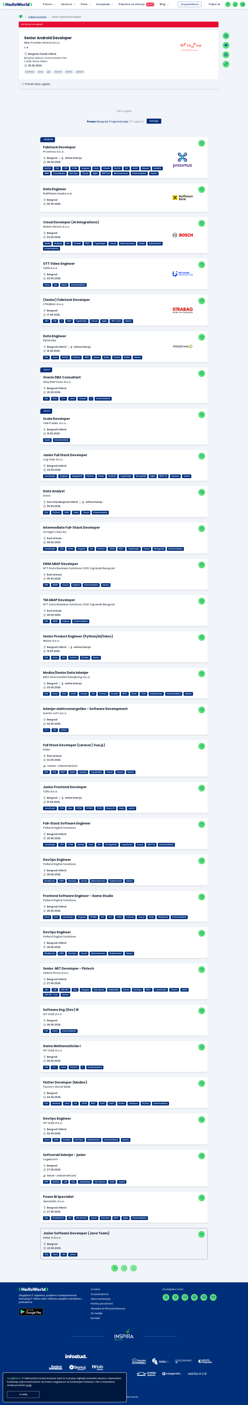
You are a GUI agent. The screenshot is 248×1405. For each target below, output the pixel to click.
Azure (96, 357)
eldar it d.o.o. (52, 1238)
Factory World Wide (57, 1087)
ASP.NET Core (51, 994)
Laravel (83, 772)
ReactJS (110, 808)
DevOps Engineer (57, 859)
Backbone (50, 881)
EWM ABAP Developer (60, 564)
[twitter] (226, 45)
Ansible (67, 1139)
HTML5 (89, 808)
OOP (69, 321)
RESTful (105, 173)
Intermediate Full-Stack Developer (71, 527)
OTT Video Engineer (59, 263)
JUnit (135, 168)
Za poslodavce (190, 4)
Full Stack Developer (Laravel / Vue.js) (74, 745)
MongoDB (141, 476)
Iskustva (66, 4)
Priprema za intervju (132, 4)
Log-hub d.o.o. (53, 459)
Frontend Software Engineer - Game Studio (78, 896)
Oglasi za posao (37, 17)
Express (175, 476)
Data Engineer (54, 189)
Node (47, 243)
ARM (47, 173)
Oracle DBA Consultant (62, 377)
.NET (47, 321)
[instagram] (175, 1297)
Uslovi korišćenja (101, 1299)
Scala (106, 357)
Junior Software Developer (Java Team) (76, 1233)
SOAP (73, 693)
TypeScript (100, 243)
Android (56, 1103)
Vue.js (120, 772)
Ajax (70, 808)
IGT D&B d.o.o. (52, 1014)
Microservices (121, 173)
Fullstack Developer (59, 147)
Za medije (97, 1313)
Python (76, 357)
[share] (226, 64)
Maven (145, 168)
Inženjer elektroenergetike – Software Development (85, 709)
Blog (163, 4)
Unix (55, 398)
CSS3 (99, 808)
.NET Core (116, 321)
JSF (63, 1254)
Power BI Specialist (58, 1196)
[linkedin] (226, 54)
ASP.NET (65, 989)
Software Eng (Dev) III (60, 1009)
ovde (29, 1385)
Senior (154, 173)
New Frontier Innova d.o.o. (42, 43)
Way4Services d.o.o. (57, 382)
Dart (102, 1103)
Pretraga (153, 121)
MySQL (48, 168)
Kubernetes (155, 243)
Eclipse (76, 585)
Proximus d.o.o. (53, 152)
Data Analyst (54, 491)
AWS (87, 357)
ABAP (55, 585)
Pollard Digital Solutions (59, 828)
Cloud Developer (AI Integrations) (71, 222)
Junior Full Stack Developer (65, 455)
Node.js (58, 243)
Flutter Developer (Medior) (65, 1082)
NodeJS (112, 476)
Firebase (133, 1103)
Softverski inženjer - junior (64, 1155)
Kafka (142, 243)
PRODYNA (49, 340)
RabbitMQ (114, 989)
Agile (95, 173)
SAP (46, 585)
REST (87, 243)
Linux (47, 285)
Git (126, 168)
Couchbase (59, 173)
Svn (110, 917)
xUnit (184, 989)
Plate (84, 4)
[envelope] (213, 1297)
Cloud (85, 173)
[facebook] (226, 35)
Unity (55, 1031)
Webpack (163, 917)
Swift (111, 1103)
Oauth (174, 989)
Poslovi (47, 4)
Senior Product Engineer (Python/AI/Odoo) (78, 636)
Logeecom (50, 1159)
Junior (187, 476)
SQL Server (99, 989)
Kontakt (95, 1318)
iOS (46, 1103)
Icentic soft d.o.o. (55, 713)
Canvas (130, 917)
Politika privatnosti (102, 1303)
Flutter (145, 1103)
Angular (85, 168)
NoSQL (117, 168)
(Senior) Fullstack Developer (66, 300)
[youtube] (185, 1297)
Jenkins (157, 168)
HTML (74, 168)
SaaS (75, 512)
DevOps (74, 173)
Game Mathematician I (62, 1046)
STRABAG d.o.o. (53, 304)
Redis (101, 476)
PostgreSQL (111, 844)
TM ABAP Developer (59, 600)
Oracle (106, 168)
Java (96, 168)
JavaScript (50, 476)
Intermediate (139, 173)
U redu (23, 1394)
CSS (65, 168)
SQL (57, 168)
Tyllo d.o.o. (50, 791)
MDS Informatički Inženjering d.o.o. (66, 677)
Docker (77, 243)
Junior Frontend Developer (65, 787)
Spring (81, 844)
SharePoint (58, 1218)
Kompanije (103, 4)
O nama (95, 1289)
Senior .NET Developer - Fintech (68, 968)
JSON (112, 548)
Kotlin (122, 1103)
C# (55, 321)
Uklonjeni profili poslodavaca (108, 1308)
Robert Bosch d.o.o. (56, 227)
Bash (64, 285)
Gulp (121, 808)
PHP (46, 772)
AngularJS (77, 476)
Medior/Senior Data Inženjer (65, 672)
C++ (63, 398)
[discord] (203, 1297)
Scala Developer (56, 418)
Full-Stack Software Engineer (66, 823)
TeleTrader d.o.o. (54, 423)
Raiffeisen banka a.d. (57, 193)
